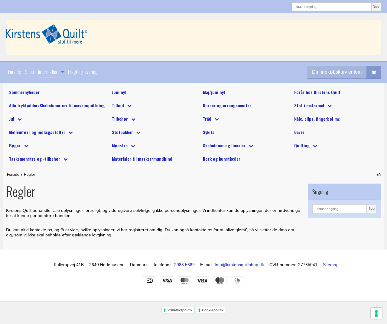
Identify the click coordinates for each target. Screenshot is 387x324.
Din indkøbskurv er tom (337, 72)
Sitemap (331, 264)
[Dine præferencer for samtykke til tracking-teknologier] (376, 313)
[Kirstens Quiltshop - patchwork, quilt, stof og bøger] (193, 37)
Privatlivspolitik (179, 310)
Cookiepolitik (212, 310)
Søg (376, 6)
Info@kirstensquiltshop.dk (239, 264)
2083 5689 (184, 264)
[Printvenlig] (378, 174)
